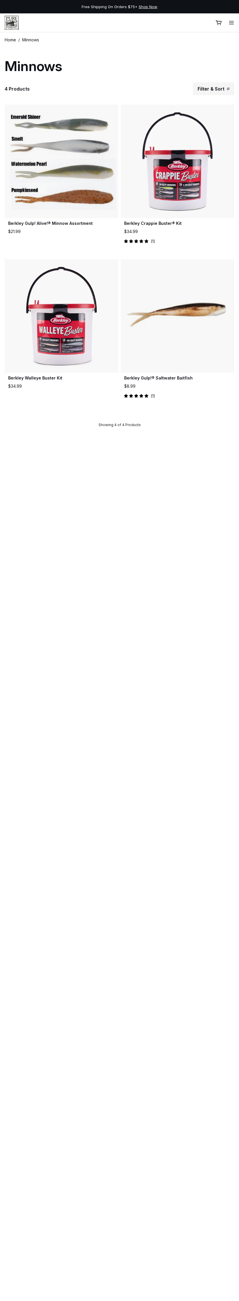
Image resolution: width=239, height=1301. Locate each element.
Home (10, 39)
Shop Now (148, 6)
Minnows (30, 39)
